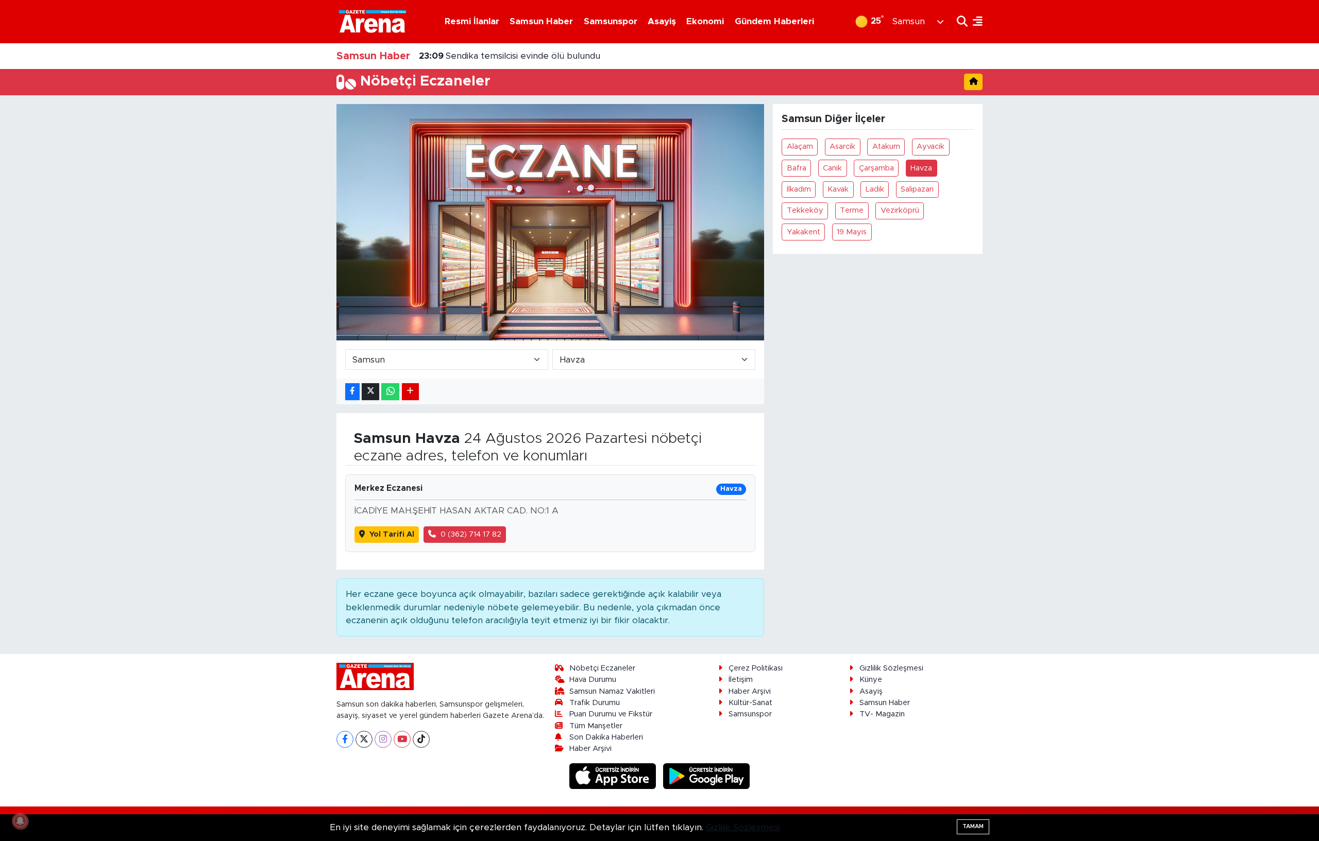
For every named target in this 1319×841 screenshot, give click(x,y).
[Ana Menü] (975, 21)
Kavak (838, 189)
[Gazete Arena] (372, 21)
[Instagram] (383, 739)
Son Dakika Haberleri (606, 737)
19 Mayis (852, 232)
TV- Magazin (882, 714)
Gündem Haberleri (774, 21)
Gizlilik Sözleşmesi (891, 668)
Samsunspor (610, 21)
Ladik (875, 189)
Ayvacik (930, 146)
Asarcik (842, 146)
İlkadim (799, 189)
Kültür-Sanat (750, 703)
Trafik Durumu (594, 703)
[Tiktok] (421, 739)
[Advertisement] (291, 258)
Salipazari (917, 189)
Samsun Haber (541, 21)
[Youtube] (402, 739)
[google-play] (706, 775)
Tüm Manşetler (595, 726)
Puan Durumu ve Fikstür (610, 714)
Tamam (973, 826)
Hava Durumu (592, 679)
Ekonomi (705, 21)
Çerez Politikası (756, 668)
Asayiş (662, 21)
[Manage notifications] (20, 821)
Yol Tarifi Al (391, 534)
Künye (870, 679)
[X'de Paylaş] (370, 391)
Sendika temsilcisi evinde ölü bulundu (509, 56)
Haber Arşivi (590, 748)
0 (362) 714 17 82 (471, 534)
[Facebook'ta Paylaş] (352, 391)
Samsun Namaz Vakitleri (612, 691)
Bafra (796, 168)
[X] (364, 739)
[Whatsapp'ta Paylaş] (390, 391)
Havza (921, 168)
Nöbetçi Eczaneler (602, 668)
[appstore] (614, 775)
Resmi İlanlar (472, 21)
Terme (852, 210)
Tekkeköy (805, 210)
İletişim (741, 679)
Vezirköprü (900, 210)
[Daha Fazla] (410, 391)
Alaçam (800, 146)
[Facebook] (344, 739)
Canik (832, 168)
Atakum (886, 146)
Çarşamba (876, 168)
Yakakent (803, 232)
